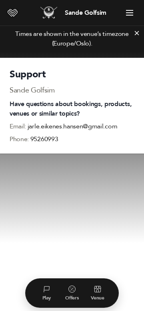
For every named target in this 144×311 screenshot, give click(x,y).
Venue (97, 298)
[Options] (130, 13)
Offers (71, 298)
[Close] (137, 33)
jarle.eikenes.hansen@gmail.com (72, 126)
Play (46, 298)
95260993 (44, 139)
